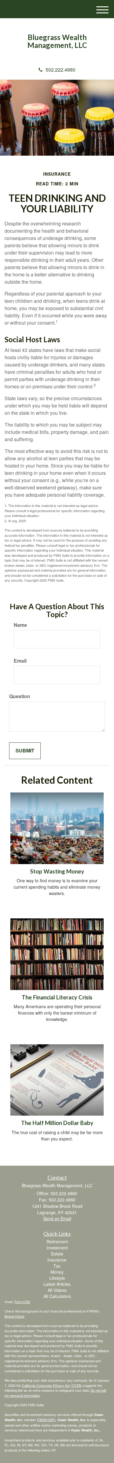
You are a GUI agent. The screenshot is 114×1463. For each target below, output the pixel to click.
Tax (57, 1266)
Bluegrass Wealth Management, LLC (57, 41)
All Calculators (57, 1296)
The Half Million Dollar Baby (57, 1123)
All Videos (57, 1290)
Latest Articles (57, 1284)
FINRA (42, 1419)
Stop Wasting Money (57, 871)
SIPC (52, 1419)
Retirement (57, 1241)
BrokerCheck (14, 1316)
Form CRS (22, 1301)
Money (57, 1272)
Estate (57, 1254)
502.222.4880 (60, 69)
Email (20, 660)
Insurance (57, 1260)
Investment (57, 1248)
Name (20, 625)
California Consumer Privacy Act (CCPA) (52, 1385)
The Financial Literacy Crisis (57, 997)
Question (19, 696)
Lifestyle (57, 1278)
